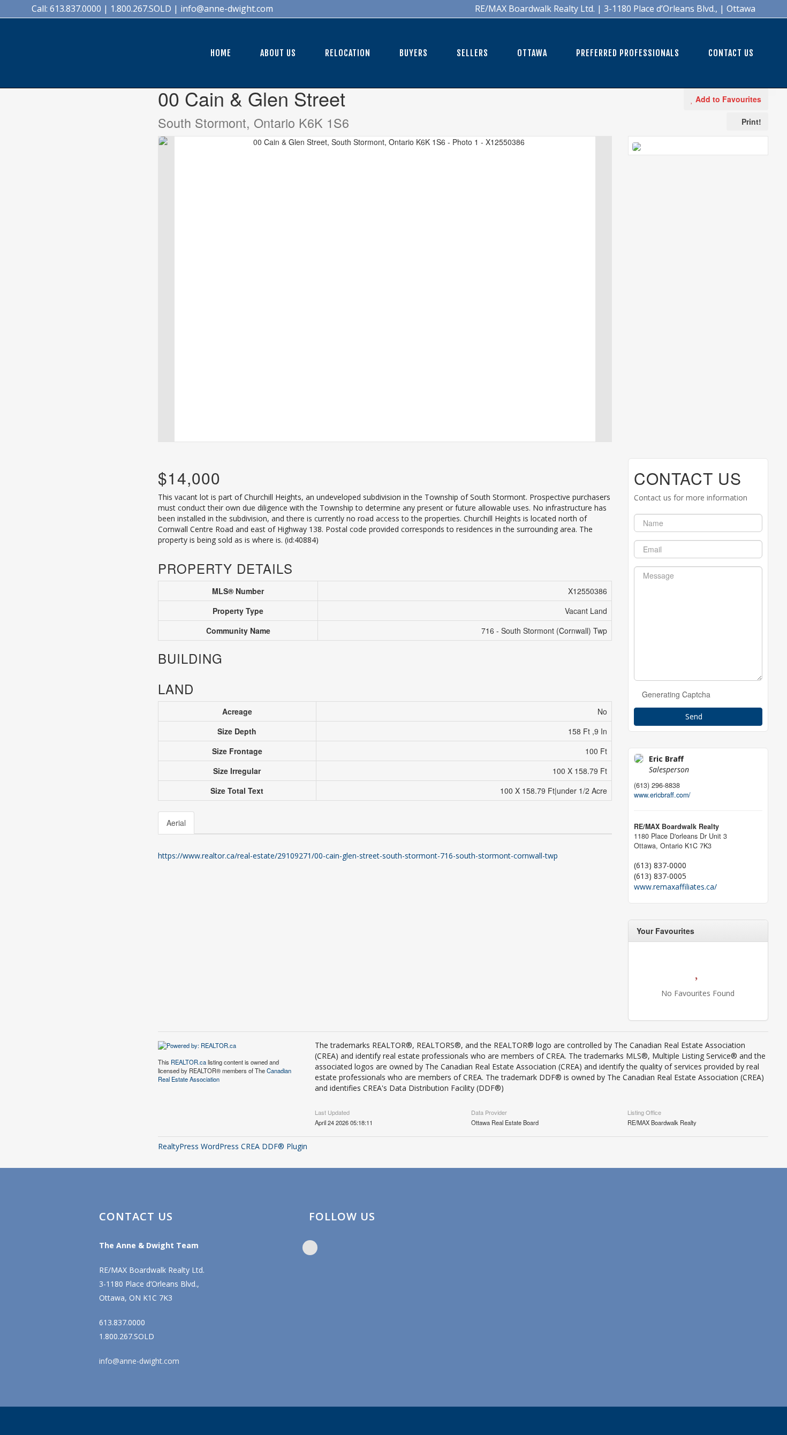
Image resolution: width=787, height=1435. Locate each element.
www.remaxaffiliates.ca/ (675, 887)
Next (603, 289)
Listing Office (644, 1111)
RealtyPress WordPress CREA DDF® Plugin (232, 1146)
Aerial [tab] (176, 822)
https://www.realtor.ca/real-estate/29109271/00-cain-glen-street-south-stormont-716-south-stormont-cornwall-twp (358, 856)
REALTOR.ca (188, 1062)
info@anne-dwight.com (139, 1361)
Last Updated (332, 1111)
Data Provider (489, 1111)
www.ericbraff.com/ (662, 795)
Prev (166, 289)
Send (695, 716)
